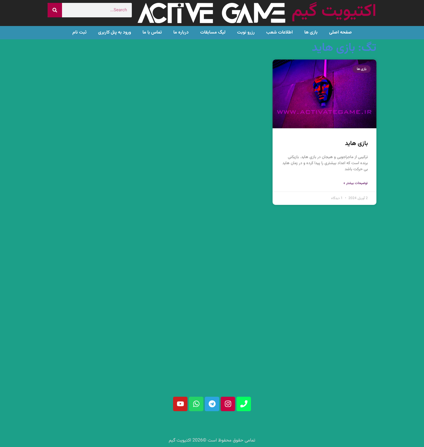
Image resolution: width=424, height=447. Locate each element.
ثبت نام (79, 32)
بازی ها (311, 32)
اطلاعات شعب (279, 32)
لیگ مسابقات (213, 32)
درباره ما (181, 32)
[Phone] (244, 404)
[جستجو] (55, 10)
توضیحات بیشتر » (356, 183)
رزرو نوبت (246, 32)
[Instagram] (228, 404)
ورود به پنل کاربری (114, 32)
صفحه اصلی (340, 32)
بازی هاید (356, 143)
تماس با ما (152, 32)
